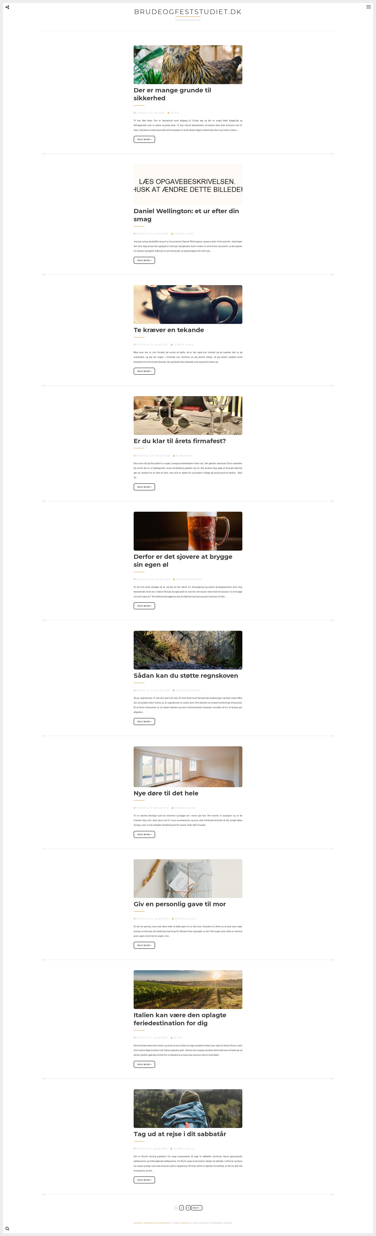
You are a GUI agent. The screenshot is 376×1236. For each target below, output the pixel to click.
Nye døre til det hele (166, 793)
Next (196, 1208)
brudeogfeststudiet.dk (188, 12)
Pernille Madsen (190, 690)
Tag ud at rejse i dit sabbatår (180, 1134)
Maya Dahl (186, 455)
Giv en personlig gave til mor (180, 904)
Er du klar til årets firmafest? (180, 441)
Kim (176, 112)
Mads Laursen (187, 807)
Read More (143, 139)
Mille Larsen (186, 233)
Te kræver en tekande (169, 330)
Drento (184, 1223)
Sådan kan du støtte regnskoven (186, 675)
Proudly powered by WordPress (152, 1223)
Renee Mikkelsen (191, 579)
